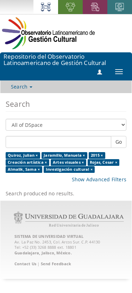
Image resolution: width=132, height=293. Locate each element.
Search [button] (20, 86)
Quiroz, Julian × (23, 155)
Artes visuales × (68, 162)
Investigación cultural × (69, 169)
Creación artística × (27, 162)
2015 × (97, 155)
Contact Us (25, 263)
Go (118, 141)
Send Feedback (56, 263)
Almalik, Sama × (24, 169)
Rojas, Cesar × (103, 162)
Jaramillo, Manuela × (64, 155)
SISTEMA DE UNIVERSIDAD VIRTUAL (48, 236)
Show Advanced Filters (99, 179)
